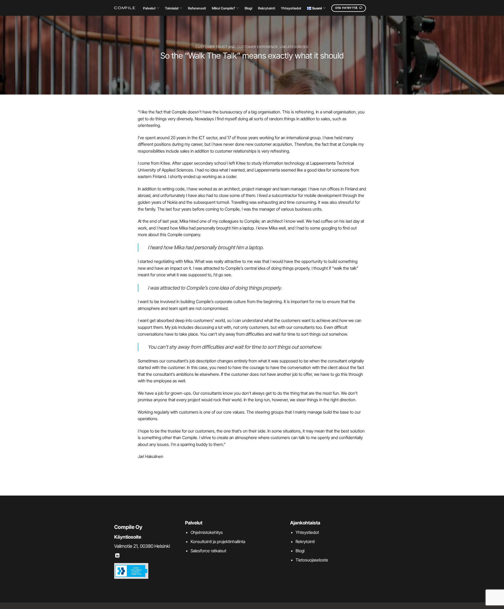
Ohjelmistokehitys (207, 532)
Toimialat (172, 8)
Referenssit (197, 8)
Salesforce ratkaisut (208, 550)
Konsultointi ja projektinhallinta (218, 541)
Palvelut (149, 8)
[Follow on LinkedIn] (117, 555)
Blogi (248, 8)
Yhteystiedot (291, 8)
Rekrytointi (266, 8)
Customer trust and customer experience (236, 47)
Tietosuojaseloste (312, 560)
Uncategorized (294, 47)
